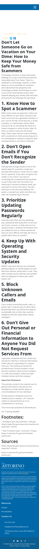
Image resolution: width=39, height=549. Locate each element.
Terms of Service (14, 546)
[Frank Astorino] (4, 7)
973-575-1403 (10, 522)
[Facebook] (25, 541)
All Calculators (6, 511)
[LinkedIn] (21, 541)
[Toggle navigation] (35, 7)
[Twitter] (14, 541)
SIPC (27, 473)
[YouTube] (18, 541)
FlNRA (24, 473)
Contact (4, 508)
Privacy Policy (25, 546)
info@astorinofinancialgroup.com (16, 527)
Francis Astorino (9, 34)
